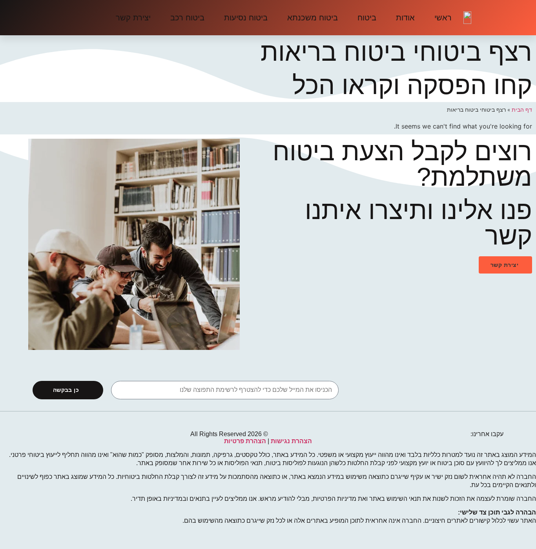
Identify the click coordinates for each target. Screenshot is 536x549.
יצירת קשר (133, 17)
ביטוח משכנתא (312, 17)
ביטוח (366, 17)
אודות (405, 17)
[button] (505, 265)
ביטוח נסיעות (246, 17)
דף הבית (522, 110)
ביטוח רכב (187, 17)
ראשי (443, 17)
